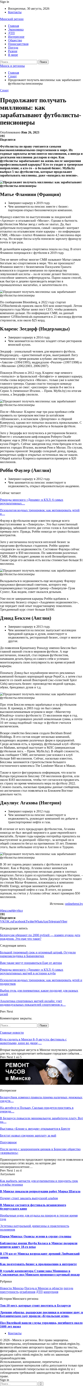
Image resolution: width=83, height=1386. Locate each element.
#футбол (17, 910)
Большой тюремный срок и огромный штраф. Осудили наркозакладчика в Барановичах (38, 954)
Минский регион (12, 19)
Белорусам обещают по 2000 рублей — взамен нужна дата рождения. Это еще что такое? (40, 936)
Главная (13, 26)
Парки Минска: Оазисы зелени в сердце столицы (35, 1236)
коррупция (51, 1292)
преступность (9, 1292)
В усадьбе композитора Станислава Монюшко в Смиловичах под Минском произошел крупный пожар (40, 1272)
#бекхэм (5, 910)
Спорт (4, 90)
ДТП (11, 33)
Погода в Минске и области (43, 1288)
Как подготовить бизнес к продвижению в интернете (38, 1264)
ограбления (27, 1292)
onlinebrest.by (74, 903)
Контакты (15, 12)
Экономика (16, 29)
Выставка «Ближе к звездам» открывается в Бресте (35, 1128)
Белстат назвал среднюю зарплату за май (28, 1135)
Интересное (16, 36)
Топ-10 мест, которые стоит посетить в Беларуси (35, 1305)
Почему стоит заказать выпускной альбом (29, 1198)
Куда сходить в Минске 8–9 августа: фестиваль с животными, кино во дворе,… (33, 1041)
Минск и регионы (12, 66)
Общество (15, 40)
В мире (13, 54)
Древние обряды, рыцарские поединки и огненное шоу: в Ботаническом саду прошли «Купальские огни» (41, 1314)
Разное (12, 51)
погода (68, 1288)
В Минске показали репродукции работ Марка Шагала (40, 1191)
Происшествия (18, 44)
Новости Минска (12, 1288)
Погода (13, 47)
